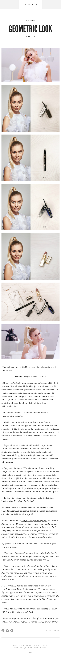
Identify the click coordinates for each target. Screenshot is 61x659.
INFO (30, 652)
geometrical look (25, 621)
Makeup (30, 36)
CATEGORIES (30, 4)
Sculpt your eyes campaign (33, 520)
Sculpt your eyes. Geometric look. (30, 376)
